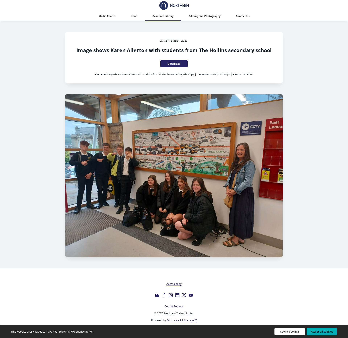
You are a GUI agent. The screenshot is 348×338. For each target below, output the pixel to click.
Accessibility (174, 284)
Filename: (100, 74)
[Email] (157, 295)
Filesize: (237, 74)
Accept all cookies (322, 331)
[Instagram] (171, 295)
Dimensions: (204, 74)
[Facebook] (164, 295)
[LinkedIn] (177, 295)
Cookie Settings (174, 306)
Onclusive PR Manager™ (182, 320)
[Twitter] (184, 295)
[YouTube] (191, 295)
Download (174, 63)
